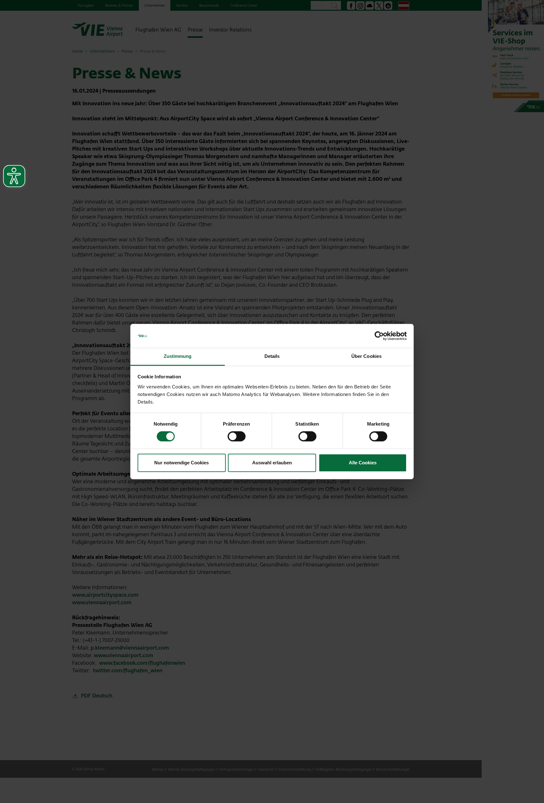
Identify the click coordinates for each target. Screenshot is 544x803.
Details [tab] (272, 356)
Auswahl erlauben (272, 462)
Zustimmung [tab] (178, 356)
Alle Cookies (363, 462)
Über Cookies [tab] (366, 356)
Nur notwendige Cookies (181, 462)
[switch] (237, 436)
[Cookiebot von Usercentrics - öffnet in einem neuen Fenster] (379, 336)
